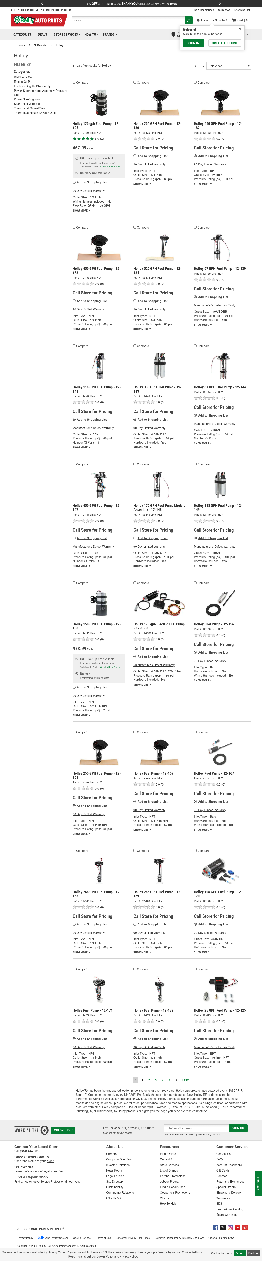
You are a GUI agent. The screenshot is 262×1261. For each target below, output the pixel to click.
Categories (21, 34)
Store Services (65, 34)
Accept (240, 1253)
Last (185, 1080)
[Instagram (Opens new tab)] (230, 1227)
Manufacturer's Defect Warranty (214, 305)
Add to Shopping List (92, 182)
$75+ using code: (131, 3)
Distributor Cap (23, 77)
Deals (42, 34)
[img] (240, 29)
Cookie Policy (105, 1256)
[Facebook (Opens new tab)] (215, 1227)
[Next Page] (176, 1080)
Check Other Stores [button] (110, 166)
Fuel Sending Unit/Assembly (32, 86)
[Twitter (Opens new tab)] (223, 1227)
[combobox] (128, 20)
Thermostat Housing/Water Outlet (35, 113)
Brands (108, 34)
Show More (80, 210)
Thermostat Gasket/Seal (29, 108)
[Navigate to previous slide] (42, 3)
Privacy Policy (128, 1256)
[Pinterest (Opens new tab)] (245, 1227)
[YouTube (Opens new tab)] (237, 1227)
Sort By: (199, 66)
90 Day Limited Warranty (89, 191)
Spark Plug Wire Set (27, 104)
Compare (82, 82)
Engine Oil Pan (23, 81)
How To (90, 34)
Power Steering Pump (28, 99)
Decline (253, 1253)
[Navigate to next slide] (220, 3)
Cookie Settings (221, 1253)
